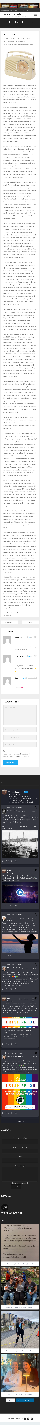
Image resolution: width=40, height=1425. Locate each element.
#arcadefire (8, 880)
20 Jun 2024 (34, 1056)
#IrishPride (22, 1004)
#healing (4, 932)
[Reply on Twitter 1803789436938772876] (3, 1113)
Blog (19, 41)
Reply (25, 678)
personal (26, 45)
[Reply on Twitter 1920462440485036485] (3, 861)
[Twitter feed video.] (20, 892)
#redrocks (15, 880)
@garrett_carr (22, 811)
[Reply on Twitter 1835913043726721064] (3, 905)
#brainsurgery (20, 932)
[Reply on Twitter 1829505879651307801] (3, 955)
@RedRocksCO (31, 876)
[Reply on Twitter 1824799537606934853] (3, 989)
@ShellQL (25, 968)
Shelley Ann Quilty (14, 968)
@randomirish (6, 985)
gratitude (8, 45)
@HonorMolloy (17, 985)
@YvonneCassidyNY (24, 872)
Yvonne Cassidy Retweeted (14, 807)
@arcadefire (21, 876)
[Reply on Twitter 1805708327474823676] (3, 1044)
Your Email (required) (20, 1147)
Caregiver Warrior (10, 919)
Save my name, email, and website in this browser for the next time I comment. (17, 755)
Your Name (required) (20, 1138)
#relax (35, 932)
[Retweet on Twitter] (5, 807)
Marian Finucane (17, 45)
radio (31, 45)
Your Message (20, 1166)
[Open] (20, 1242)
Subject (20, 1156)
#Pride (35, 974)
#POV (4, 876)
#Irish (17, 1008)
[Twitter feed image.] (20, 844)
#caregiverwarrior (27, 929)
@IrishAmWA (22, 974)
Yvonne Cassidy (25, 38)
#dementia (11, 932)
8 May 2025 (32, 811)
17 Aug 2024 (34, 968)
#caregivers (29, 932)
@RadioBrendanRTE (26, 878)
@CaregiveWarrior (25, 919)
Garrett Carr (12, 811)
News (23, 41)
